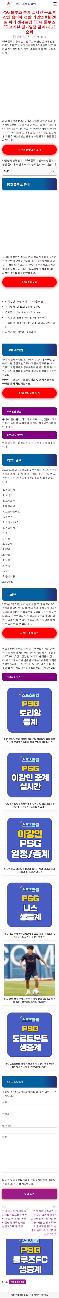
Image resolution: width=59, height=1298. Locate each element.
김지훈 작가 (21, 37)
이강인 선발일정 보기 (29, 149)
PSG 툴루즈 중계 (17, 1282)
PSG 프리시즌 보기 (29, 393)
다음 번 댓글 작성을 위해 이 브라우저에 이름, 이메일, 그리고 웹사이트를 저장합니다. (29, 1181)
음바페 (6, 612)
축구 (29, 37)
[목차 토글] (50, 171)
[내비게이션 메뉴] (55, 3)
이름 (5, 1102)
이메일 (6, 1113)
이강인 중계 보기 (29, 633)
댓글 (5, 1137)
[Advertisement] (29, 85)
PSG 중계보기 (29, 282)
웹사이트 (6, 1125)
